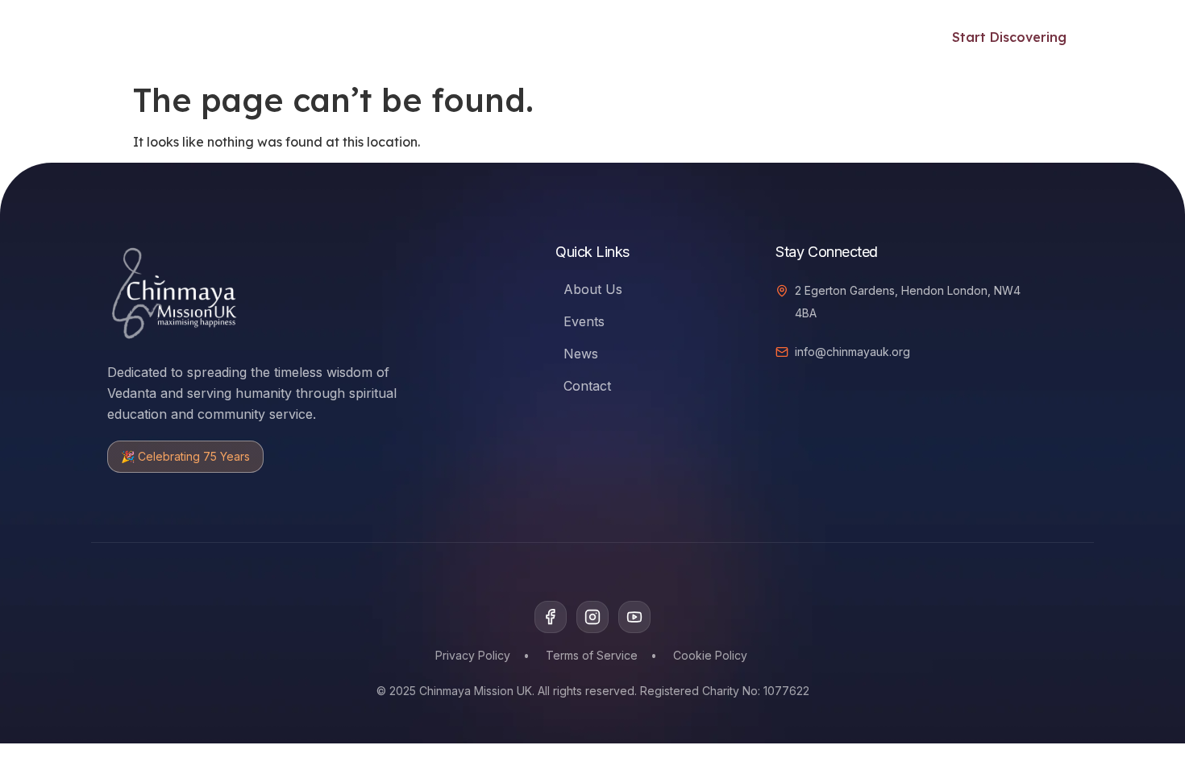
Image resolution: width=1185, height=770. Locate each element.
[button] (891, 35)
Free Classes (381, 37)
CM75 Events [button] (701, 37)
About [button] (804, 37)
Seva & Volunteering (573, 37)
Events (464, 37)
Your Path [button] (266, 37)
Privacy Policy (472, 655)
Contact (587, 386)
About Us (592, 289)
